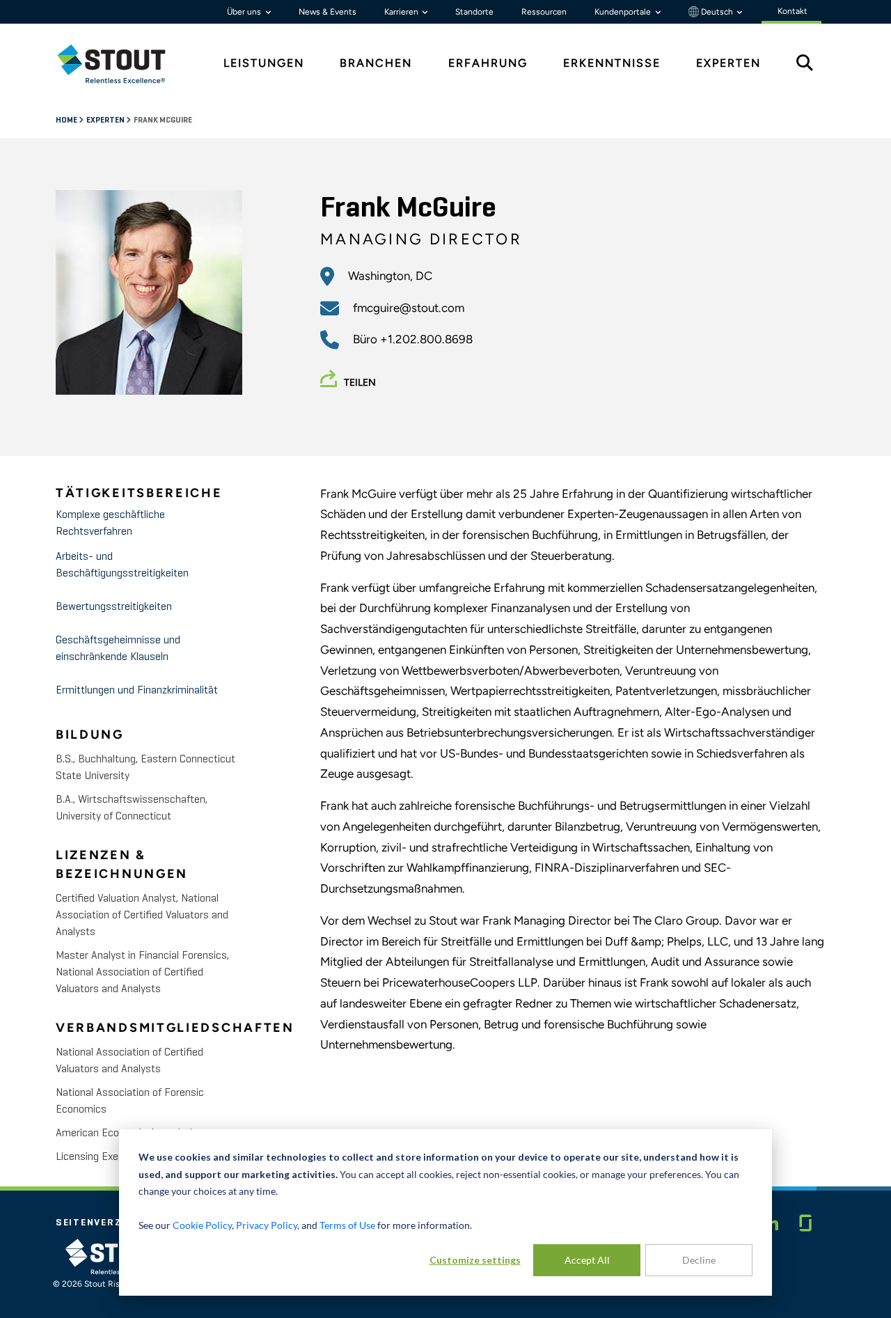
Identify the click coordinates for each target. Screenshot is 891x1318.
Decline (699, 1260)
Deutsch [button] (717, 12)
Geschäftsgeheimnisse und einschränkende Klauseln (118, 649)
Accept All (587, 1260)
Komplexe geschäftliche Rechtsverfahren (110, 524)
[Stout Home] (122, 63)
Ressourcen (544, 12)
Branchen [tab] (376, 63)
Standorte (474, 12)
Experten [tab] (728, 63)
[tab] (122, 63)
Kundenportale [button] (623, 12)
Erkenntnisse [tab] (612, 63)
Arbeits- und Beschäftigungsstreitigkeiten (122, 565)
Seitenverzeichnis (110, 1222)
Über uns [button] (245, 12)
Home (67, 120)
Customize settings (475, 1260)
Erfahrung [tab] (488, 63)
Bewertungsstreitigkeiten (114, 607)
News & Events (327, 12)
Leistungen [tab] (263, 63)
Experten (106, 120)
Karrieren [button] (402, 12)
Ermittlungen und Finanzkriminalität (137, 690)
